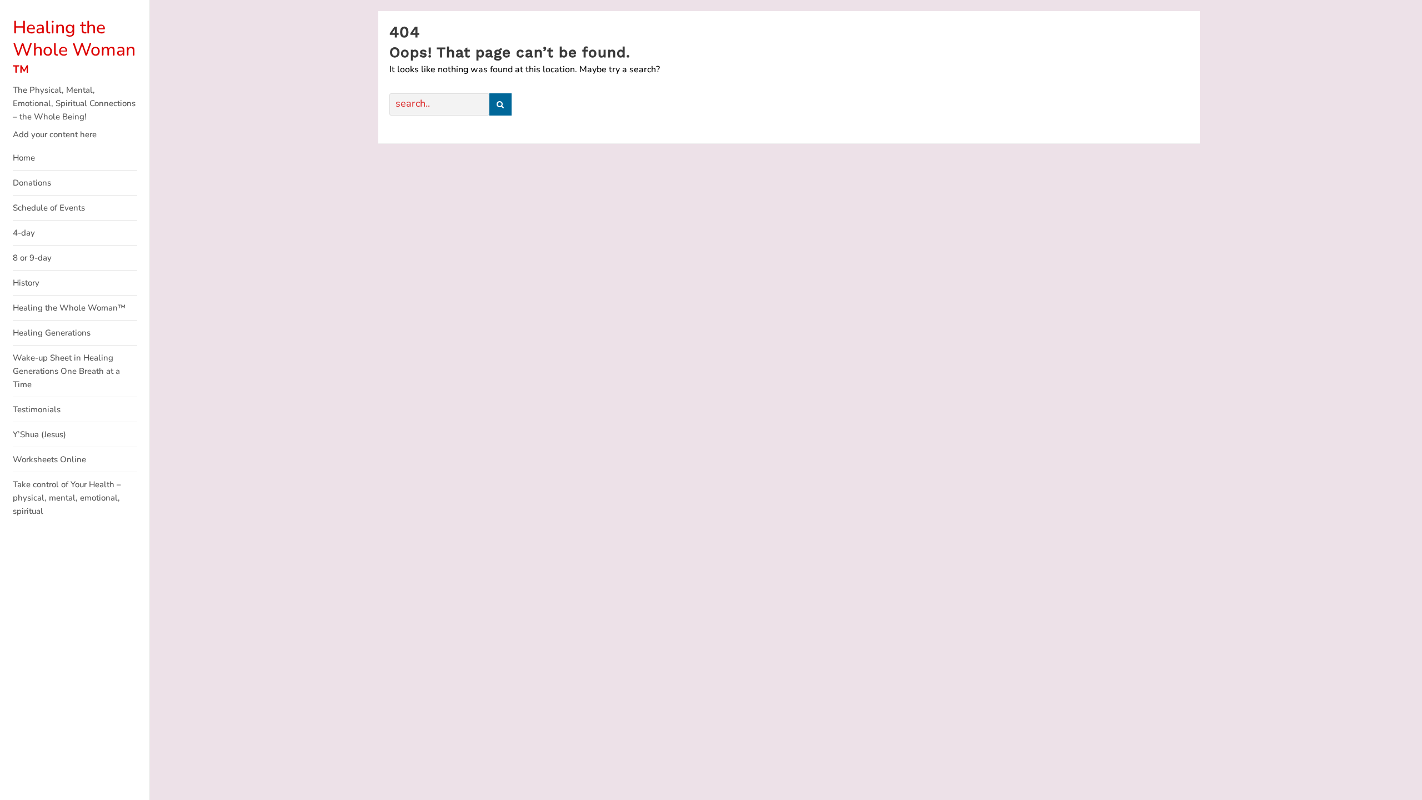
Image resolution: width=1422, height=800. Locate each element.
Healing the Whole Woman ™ (74, 50)
